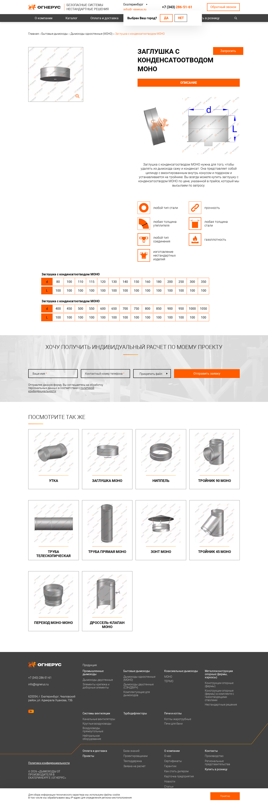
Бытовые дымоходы (136, 671)
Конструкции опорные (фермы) (219, 684)
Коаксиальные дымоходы (181, 671)
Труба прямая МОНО (107, 552)
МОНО (168, 676)
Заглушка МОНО (107, 481)
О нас (167, 756)
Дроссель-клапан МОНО (107, 625)
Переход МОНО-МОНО (53, 623)
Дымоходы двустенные (98, 679)
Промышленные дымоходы (93, 672)
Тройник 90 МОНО (214, 481)
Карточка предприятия (179, 776)
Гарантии (170, 766)
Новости (169, 781)
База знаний (131, 750)
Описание (188, 83)
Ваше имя (40, 373)
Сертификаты (173, 761)
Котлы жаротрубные (177, 719)
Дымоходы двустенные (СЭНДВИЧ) (138, 686)
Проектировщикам (135, 756)
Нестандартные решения (221, 704)
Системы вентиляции (96, 713)
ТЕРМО (168, 681)
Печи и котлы (173, 713)
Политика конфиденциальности (49, 763)
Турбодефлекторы (135, 713)
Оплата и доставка (104, 18)
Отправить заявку (206, 373)
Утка (53, 481)
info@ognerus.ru (134, 9)
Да (166, 18)
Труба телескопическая (53, 554)
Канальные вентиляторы (99, 719)
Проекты (88, 756)
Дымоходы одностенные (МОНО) (139, 678)
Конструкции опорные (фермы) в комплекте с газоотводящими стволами (219, 695)
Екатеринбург (133, 4)
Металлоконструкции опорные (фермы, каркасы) (219, 674)
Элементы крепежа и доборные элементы (96, 686)
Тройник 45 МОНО (214, 552)
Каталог (71, 18)
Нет (181, 18)
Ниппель (160, 481)
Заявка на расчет (134, 766)
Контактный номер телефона (104, 373)
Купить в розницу (207, 18)
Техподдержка (132, 761)
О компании (43, 18)
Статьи (168, 786)
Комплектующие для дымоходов (136, 693)
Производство (214, 756)
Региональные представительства (217, 762)
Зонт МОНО (161, 552)
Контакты (211, 750)
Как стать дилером (176, 771)
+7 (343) (177, 7)
